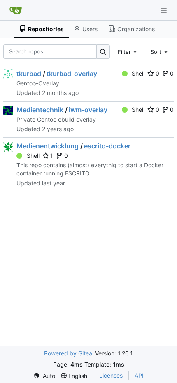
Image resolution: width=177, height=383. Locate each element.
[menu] (44, 375)
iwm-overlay (88, 110)
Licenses (111, 375)
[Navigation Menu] (164, 10)
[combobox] (128, 51)
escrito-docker (107, 146)
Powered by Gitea (68, 353)
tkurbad (28, 73)
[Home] (15, 10)
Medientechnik (39, 110)
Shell (138, 73)
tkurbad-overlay (72, 73)
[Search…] (103, 51)
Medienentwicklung (47, 146)
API (139, 375)
